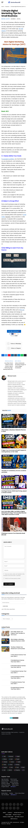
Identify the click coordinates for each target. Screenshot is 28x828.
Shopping (17, 770)
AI (23, 770)
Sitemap (8, 823)
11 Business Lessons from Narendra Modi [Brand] (13, 534)
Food (17, 767)
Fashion (5, 767)
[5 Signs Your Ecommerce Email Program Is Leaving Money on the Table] (14, 441)
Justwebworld (16, 822)
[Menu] (2, 2)
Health (19, 761)
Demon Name (15, 785)
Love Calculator (14, 780)
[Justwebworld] (14, 2)
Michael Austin (5, 18)
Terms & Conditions (8, 816)
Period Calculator (14, 782)
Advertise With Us (19, 812)
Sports (10, 770)
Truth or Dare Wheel (19, 793)
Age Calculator (5, 779)
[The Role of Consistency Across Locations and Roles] (14, 462)
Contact (10, 812)
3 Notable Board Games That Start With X (17, 660)
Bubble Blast (4, 793)
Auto (12, 767)
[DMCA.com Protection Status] (14, 718)
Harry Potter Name (5, 785)
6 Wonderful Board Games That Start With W (18, 666)
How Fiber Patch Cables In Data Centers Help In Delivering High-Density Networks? (8, 366)
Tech (5, 756)
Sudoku (11, 793)
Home (2, 6)
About (4, 812)
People (17, 759)
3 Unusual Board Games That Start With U (17, 677)
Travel (11, 764)
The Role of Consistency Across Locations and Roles (13, 471)
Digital (19, 18)
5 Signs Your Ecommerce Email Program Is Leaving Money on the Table (13, 451)
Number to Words (5, 783)
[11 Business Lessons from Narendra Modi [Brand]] (14, 524)
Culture (12, 761)
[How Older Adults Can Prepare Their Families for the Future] (5, 633)
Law (4, 770)
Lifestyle (5, 761)
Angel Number (15, 783)
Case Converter (5, 780)
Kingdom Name (5, 786)
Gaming (17, 764)
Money (5, 759)
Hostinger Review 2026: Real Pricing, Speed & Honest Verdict (14, 491)
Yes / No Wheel (5, 794)
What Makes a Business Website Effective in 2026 (13, 430)
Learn (11, 759)
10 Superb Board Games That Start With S (17, 688)
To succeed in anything (7, 159)
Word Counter (13, 779)
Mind (23, 767)
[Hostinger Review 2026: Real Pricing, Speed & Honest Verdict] (14, 482)
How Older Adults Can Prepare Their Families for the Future (18, 633)
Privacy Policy (17, 814)
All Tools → (13, 786)
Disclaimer (8, 814)
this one (22, 310)
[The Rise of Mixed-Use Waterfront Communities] (5, 649)
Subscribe (5, 606)
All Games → (14, 794)
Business (7, 6)
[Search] (26, 2)
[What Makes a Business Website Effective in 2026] (14, 421)
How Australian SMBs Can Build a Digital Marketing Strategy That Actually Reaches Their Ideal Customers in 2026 (13, 513)
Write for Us (14, 818)
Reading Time (4, 782)
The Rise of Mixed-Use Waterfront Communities (18, 647)
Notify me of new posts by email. (13, 578)
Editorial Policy (19, 816)
